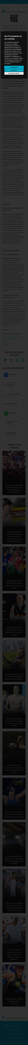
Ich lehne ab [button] (14, 70)
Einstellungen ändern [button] (14, 73)
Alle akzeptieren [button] (14, 67)
